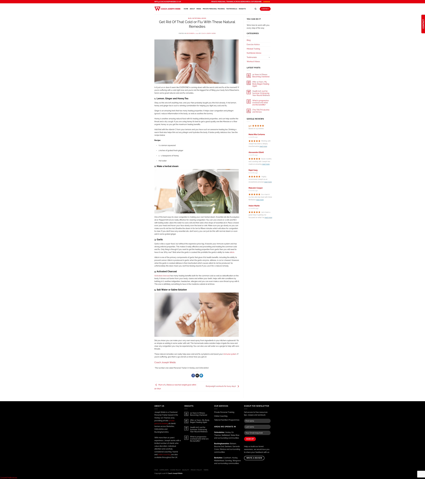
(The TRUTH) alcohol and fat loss (260, 111)
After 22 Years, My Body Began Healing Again (260, 84)
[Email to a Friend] (197, 375)
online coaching (164, 454)
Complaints (164, 470)
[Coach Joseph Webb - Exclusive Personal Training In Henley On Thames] (167, 9)
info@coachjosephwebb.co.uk (167, 2)
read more (263, 146)
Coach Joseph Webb (208, 33)
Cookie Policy (175, 470)
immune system (230, 354)
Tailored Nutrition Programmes (226, 420)
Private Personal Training (214, 9)
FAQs (156, 470)
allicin (232, 252)
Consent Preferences (8, 478)
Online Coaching (220, 416)
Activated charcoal (162, 276)
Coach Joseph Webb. (165, 362)
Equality (185, 470)
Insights (242, 9)
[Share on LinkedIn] (201, 375)
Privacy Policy (196, 470)
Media (198, 9)
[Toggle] (269, 57)
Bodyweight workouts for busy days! (221, 386)
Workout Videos (253, 61)
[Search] (255, 9)
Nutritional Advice (199, 18)
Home (186, 9)
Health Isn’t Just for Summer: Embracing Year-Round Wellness (261, 93)
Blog (190, 18)
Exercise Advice (253, 44)
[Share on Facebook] (193, 375)
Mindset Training (253, 49)
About (192, 9)
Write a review (254, 458)
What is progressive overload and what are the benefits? (260, 102)
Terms (206, 470)
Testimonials (231, 9)
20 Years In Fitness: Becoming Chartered (260, 75)
